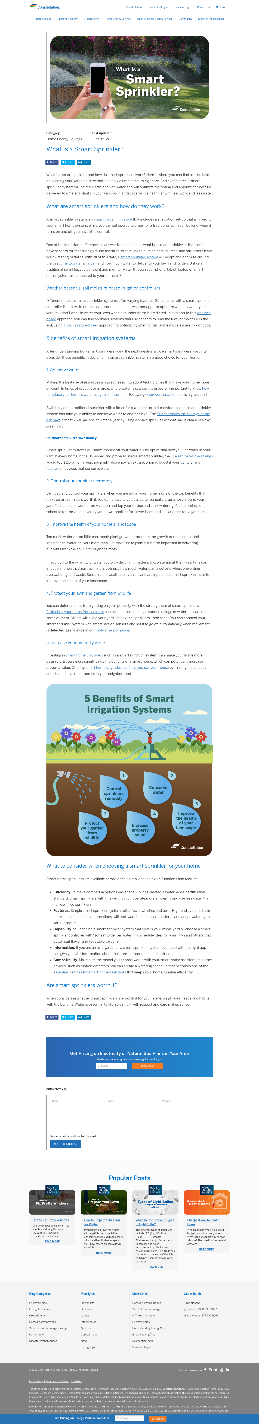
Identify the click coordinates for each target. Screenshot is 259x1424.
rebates (52, 468)
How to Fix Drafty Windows (51, 1220)
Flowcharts (87, 1302)
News (84, 1341)
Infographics (88, 1322)
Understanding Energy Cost (149, 1328)
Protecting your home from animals (75, 612)
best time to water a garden (75, 263)
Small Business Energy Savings (154, 18)
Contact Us (203, 7)
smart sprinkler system (139, 257)
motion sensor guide (112, 630)
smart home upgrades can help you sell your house (127, 667)
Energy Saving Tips (143, 1334)
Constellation (134, 7)
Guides (85, 1315)
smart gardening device (113, 219)
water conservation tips (164, 394)
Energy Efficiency (68, 18)
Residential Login (158, 7)
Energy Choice (43, 18)
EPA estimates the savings (192, 456)
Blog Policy (76, 1381)
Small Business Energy (146, 1309)
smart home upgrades (84, 655)
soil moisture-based (82, 325)
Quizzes (86, 1328)
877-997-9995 (210, 1315)
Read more (52, 1241)
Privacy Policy (36, 1381)
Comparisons (89, 1334)
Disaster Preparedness (211, 18)
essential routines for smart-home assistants (89, 972)
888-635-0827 (208, 1309)
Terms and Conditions (57, 1381)
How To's (86, 1309)
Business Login (182, 7)
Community (185, 18)
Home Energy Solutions (146, 1302)
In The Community (143, 1315)
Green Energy (91, 18)
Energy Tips (88, 1347)
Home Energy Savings (118, 18)
